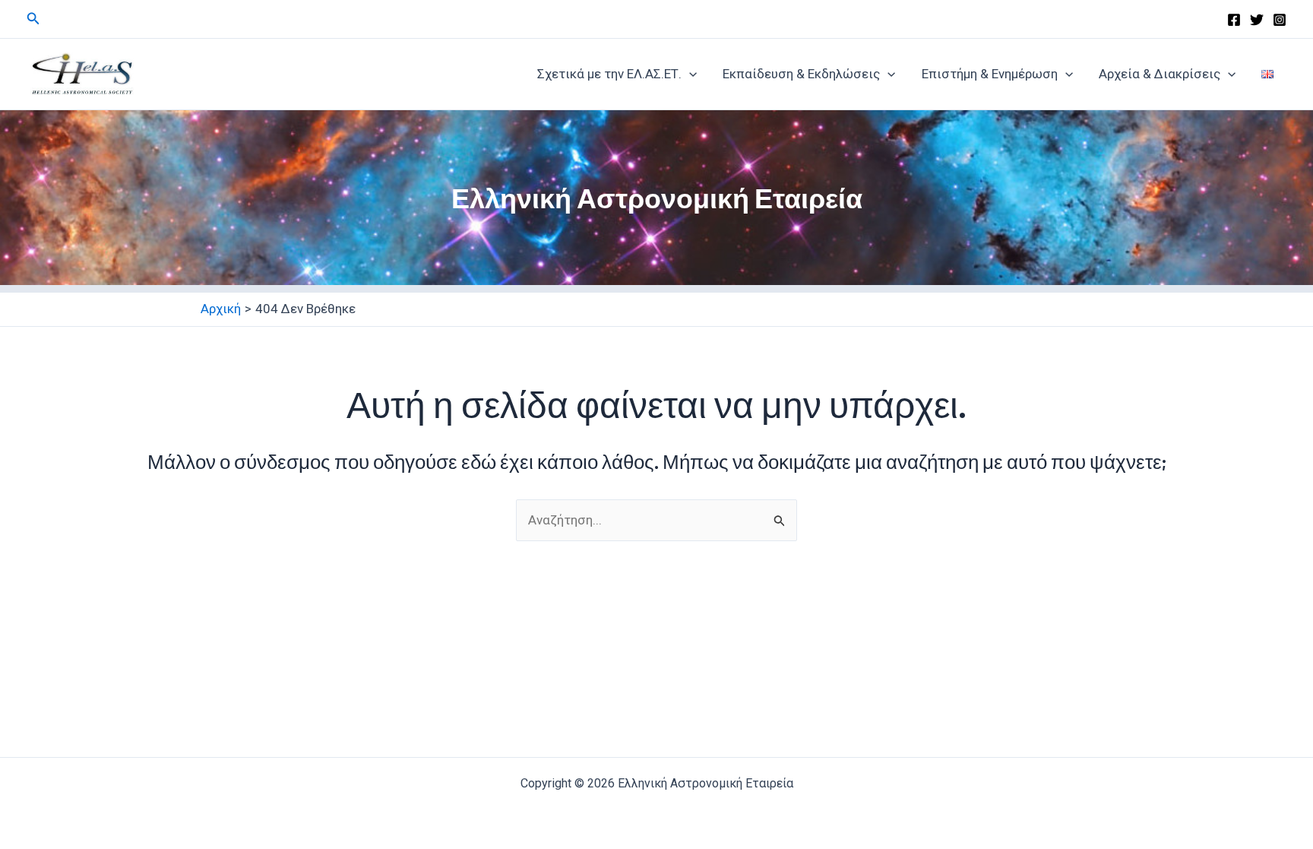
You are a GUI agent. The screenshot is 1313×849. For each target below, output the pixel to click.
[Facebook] (1234, 20)
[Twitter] (1257, 20)
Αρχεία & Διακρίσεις (1159, 73)
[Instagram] (1279, 20)
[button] (33, 18)
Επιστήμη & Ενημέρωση (990, 73)
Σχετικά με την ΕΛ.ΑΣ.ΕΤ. (609, 73)
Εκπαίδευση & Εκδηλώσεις (801, 73)
